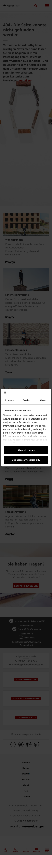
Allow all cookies (26, 450)
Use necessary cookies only (26, 460)
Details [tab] (26, 400)
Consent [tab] (9, 400)
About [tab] (42, 400)
